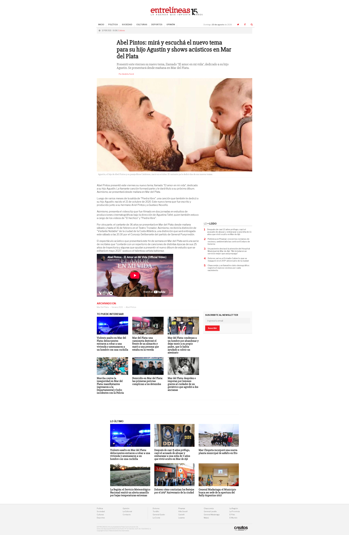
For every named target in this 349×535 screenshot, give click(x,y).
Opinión (126, 508)
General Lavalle (210, 511)
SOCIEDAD (127, 24)
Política (100, 508)
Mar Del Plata (103, 307)
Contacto (127, 515)
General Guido (159, 515)
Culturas (121, 30)
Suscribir (212, 328)
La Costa (156, 518)
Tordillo (156, 511)
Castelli (181, 515)
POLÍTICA (113, 24)
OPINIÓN (170, 24)
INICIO (101, 24)
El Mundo (233, 518)
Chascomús (209, 508)
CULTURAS (141, 24)
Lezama (181, 518)
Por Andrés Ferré (126, 74)
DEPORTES (156, 24)
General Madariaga (211, 515)
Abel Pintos (131, 307)
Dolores (156, 508)
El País (232, 515)
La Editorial (127, 511)
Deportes (101, 518)
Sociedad (101, 511)
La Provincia (234, 511)
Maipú (206, 518)
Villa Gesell (182, 511)
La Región (233, 508)
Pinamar (181, 508)
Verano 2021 (117, 307)
